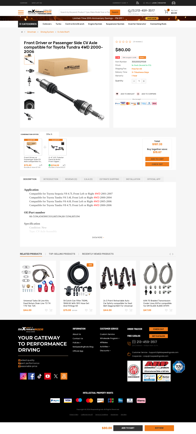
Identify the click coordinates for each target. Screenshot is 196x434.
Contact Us (78, 338)
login (154, 3)
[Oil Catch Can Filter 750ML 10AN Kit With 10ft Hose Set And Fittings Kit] (78, 279)
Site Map (124, 415)
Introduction (50, 179)
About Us (77, 334)
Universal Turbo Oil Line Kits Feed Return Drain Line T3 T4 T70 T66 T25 (36, 303)
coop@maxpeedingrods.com (155, 356)
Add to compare (148, 94)
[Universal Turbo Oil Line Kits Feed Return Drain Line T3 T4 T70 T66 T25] (38, 279)
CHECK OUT (158, 329)
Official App (153, 179)
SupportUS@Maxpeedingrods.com (163, 352)
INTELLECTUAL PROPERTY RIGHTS (98, 392)
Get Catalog (158, 336)
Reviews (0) (71, 179)
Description (29, 179)
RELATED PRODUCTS (31, 254)
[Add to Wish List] (46, 311)
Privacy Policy (74, 415)
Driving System (47, 32)
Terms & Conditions (101, 415)
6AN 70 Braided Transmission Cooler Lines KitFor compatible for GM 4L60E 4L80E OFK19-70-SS (157, 304)
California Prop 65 (87, 415)
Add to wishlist (127, 94)
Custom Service (107, 334)
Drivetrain (31, 32)
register (162, 3)
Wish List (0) (37, 3)
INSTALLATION (133, 179)
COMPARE (23, 3)
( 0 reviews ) (138, 42)
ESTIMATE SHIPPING (109, 179)
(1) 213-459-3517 (143, 10)
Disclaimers (114, 415)
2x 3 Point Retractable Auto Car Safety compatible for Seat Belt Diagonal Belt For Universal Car (117, 304)
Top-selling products (62, 254)
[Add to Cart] (51, 310)
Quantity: (119, 81)
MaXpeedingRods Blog (83, 346)
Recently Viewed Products (98, 254)
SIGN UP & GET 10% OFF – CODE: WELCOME (98, 18)
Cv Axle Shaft (63, 32)
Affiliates (104, 342)
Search (115, 12)
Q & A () (88, 179)
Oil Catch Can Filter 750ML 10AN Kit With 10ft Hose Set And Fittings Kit (76, 303)
